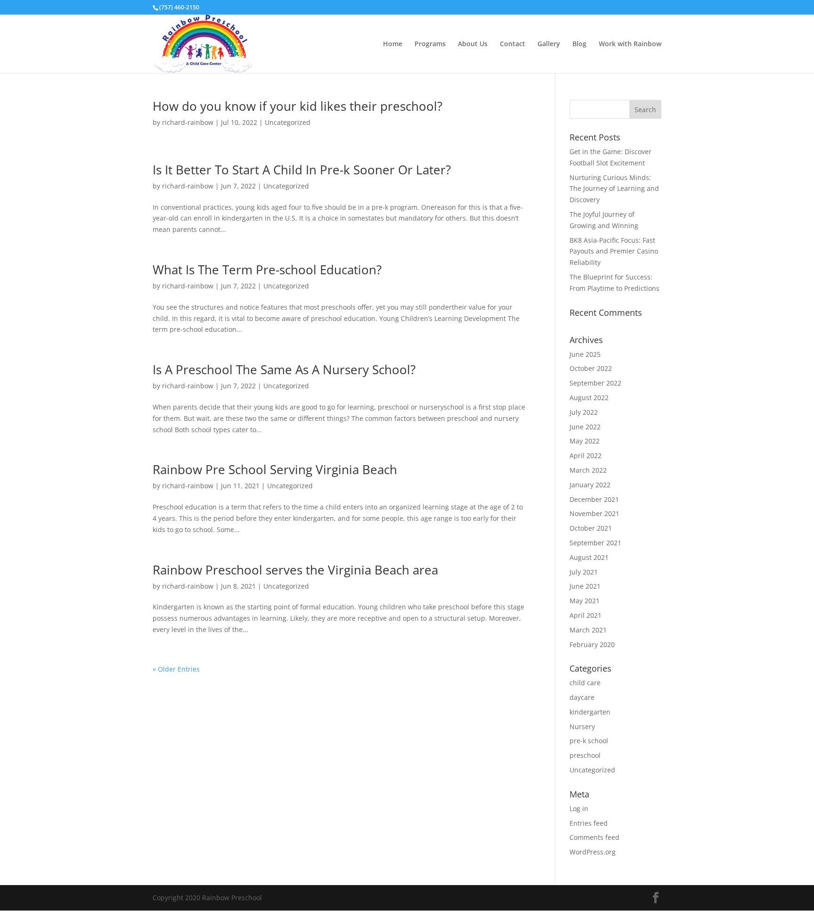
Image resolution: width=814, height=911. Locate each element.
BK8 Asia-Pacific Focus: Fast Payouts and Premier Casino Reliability (614, 251)
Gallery (548, 44)
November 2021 (594, 513)
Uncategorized (287, 122)
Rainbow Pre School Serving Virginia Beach (275, 469)
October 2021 (591, 528)
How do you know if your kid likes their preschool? (297, 106)
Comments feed (594, 837)
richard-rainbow (187, 122)
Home (392, 44)
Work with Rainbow (630, 44)
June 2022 (585, 426)
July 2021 (584, 571)
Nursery (582, 726)
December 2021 (594, 499)
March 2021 (588, 629)
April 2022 (586, 455)
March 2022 (588, 470)
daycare (582, 697)
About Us (473, 44)
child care (585, 682)
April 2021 (586, 615)
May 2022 (585, 440)
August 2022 (589, 397)
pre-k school (589, 740)
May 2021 (585, 600)
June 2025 (585, 354)
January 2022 (590, 484)
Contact (512, 44)
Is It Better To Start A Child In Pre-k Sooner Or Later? (302, 169)
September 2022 (595, 382)
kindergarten (590, 711)
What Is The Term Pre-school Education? (267, 269)
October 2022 (591, 368)
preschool (585, 755)
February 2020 (592, 644)
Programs (430, 44)
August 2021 (589, 557)
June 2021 (585, 586)
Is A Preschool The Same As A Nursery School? (284, 369)
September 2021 (595, 542)
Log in (579, 808)
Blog (579, 44)
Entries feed (589, 823)
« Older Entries (176, 669)
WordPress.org (593, 851)
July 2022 (584, 412)
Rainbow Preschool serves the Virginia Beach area (295, 569)
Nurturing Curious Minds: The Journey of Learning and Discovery (614, 189)
